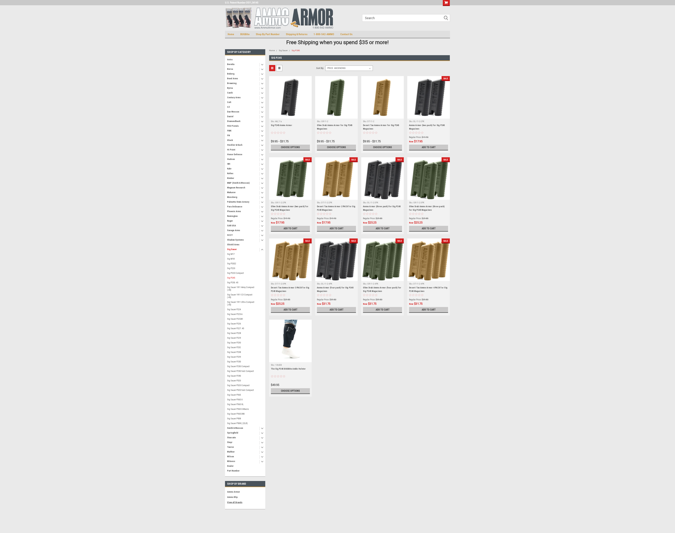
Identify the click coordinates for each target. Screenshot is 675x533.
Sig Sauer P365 (234, 394)
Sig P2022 (231, 263)
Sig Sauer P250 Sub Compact (240, 371)
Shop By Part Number (268, 34)
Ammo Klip (232, 497)
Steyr (229, 442)
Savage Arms (233, 230)
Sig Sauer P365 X (235, 399)
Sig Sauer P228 (234, 333)
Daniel (230, 116)
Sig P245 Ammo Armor (281, 125)
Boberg (230, 73)
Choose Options (290, 147)
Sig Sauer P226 (234, 323)
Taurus (230, 447)
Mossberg (232, 197)
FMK (229, 130)
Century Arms (234, 97)
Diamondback (233, 121)
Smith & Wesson (235, 428)
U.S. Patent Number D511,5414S (241, 2)
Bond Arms (232, 78)
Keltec (230, 173)
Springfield (232, 432)
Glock (230, 140)
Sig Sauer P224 (234, 309)
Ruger (230, 220)
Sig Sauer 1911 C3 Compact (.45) (239, 296)
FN (228, 135)
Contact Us (346, 34)
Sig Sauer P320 (234, 380)
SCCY (230, 235)
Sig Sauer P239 (234, 357)
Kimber (230, 178)
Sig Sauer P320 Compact (238, 385)
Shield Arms (233, 244)
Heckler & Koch (234, 145)
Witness (231, 461)
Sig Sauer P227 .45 (235, 328)
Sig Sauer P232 (234, 347)
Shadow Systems (235, 239)
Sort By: (320, 68)
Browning (231, 83)
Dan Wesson (233, 111)
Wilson (230, 456)
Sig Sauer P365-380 (236, 413)
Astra (229, 59)
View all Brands (234, 502)
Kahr (229, 168)
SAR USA (231, 225)
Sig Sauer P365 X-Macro (238, 409)
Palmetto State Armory (238, 202)
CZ (228, 107)
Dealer (230, 466)
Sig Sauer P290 (234, 375)
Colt (229, 102)
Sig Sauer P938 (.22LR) (237, 423)
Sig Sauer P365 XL (235, 404)
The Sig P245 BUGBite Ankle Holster (288, 369)
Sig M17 (230, 254)
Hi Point (231, 149)
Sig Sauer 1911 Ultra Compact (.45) (240, 303)
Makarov (231, 192)
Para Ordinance (234, 206)
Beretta (230, 64)
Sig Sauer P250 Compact (238, 366)
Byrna (230, 88)
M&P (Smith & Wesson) (238, 183)
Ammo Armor (233, 491)
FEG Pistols (233, 126)
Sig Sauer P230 (234, 342)
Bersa (230, 69)
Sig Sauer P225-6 (234, 314)
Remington (232, 216)
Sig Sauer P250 (234, 361)
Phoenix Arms (234, 211)
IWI (228, 164)
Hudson (231, 159)
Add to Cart (429, 147)
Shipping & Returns (296, 34)
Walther (231, 451)
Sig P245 (231, 277)
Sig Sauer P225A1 (235, 319)
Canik (230, 92)
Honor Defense (234, 154)
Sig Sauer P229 (234, 338)
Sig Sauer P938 (234, 418)
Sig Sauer (232, 249)
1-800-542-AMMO (324, 34)
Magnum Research (236, 187)
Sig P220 (231, 268)
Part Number (233, 470)
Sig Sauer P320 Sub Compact (240, 390)
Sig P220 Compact (235, 273)
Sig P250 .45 (232, 282)
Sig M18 (230, 258)
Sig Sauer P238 (234, 352)
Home (231, 34)
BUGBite (245, 34)
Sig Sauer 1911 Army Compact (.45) (240, 288)
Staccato (231, 437)
